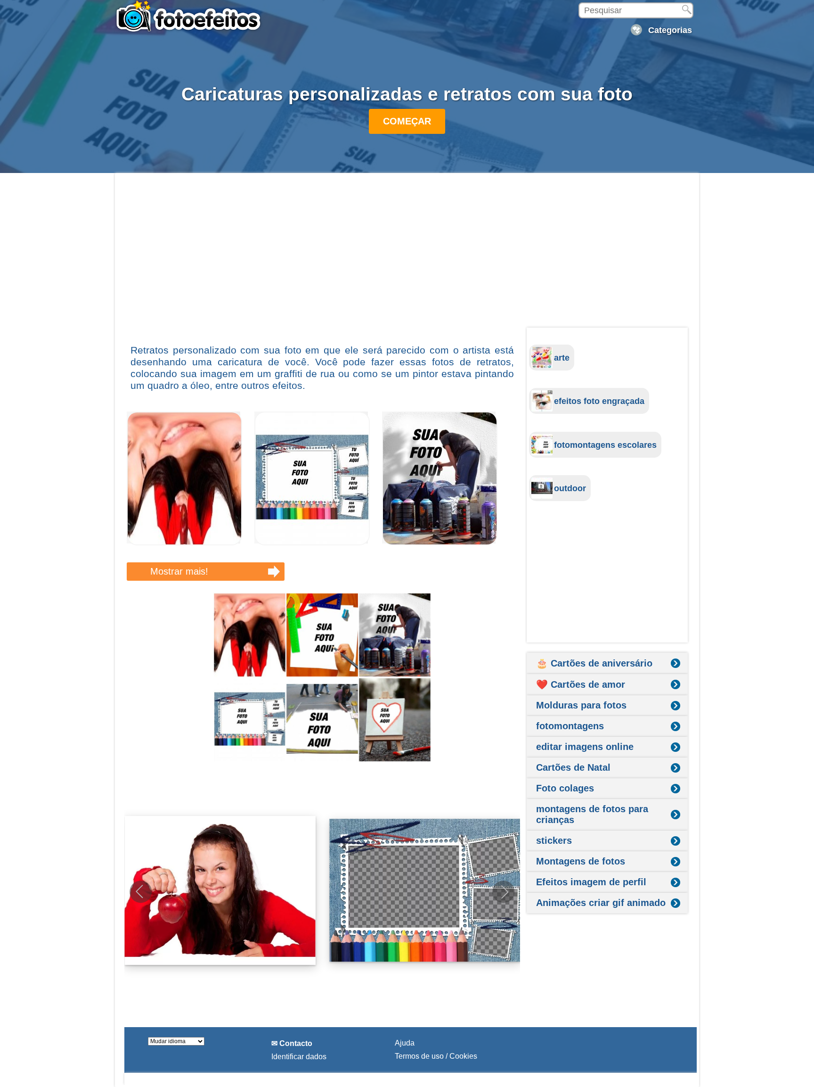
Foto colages (565, 788)
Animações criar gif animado (601, 903)
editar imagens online (585, 746)
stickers (554, 840)
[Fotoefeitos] (192, 16)
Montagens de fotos (580, 861)
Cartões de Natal (573, 767)
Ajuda (405, 1043)
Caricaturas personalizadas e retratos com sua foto (407, 94)
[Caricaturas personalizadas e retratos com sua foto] (322, 677)
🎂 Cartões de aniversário (594, 663)
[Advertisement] (322, 258)
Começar (407, 121)
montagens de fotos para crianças (592, 814)
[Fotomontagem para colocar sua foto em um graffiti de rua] (439, 543)
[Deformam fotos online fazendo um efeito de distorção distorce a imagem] (184, 543)
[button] (503, 892)
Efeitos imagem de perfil (591, 882)
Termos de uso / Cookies (436, 1056)
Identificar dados (298, 1057)
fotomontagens (570, 726)
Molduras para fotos (581, 705)
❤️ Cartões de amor (580, 684)
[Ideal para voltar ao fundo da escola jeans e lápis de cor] (312, 543)
